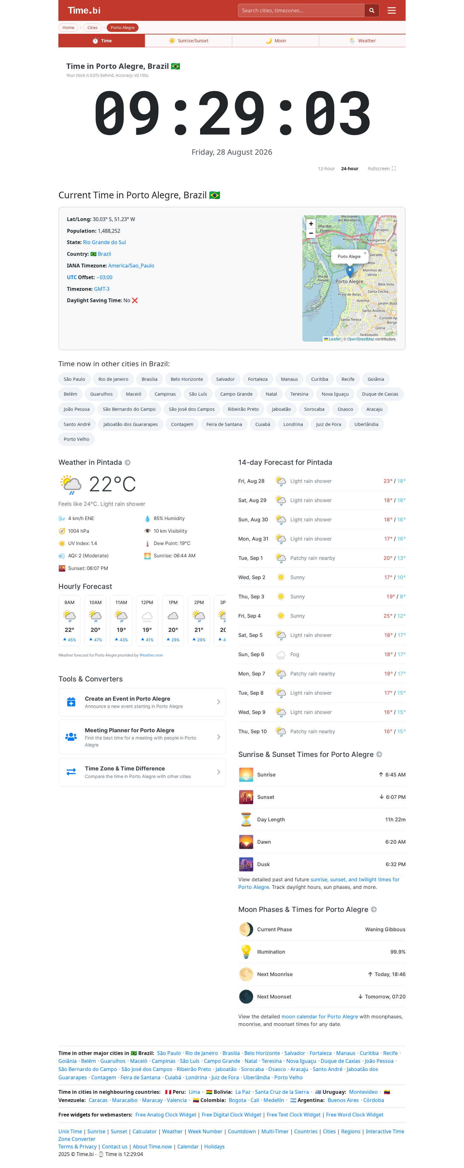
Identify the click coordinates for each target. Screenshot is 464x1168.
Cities (92, 27)
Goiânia (376, 379)
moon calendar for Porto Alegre (320, 1016)
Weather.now (151, 655)
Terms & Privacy (77, 1146)
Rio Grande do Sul (104, 242)
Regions (350, 1131)
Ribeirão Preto (243, 409)
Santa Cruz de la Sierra (282, 1091)
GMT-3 (102, 288)
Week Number (205, 1131)
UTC (72, 277)
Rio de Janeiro (113, 379)
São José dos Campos (192, 409)
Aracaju (374, 409)
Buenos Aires (343, 1100)
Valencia (177, 1100)
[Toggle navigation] (391, 10)
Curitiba (319, 379)
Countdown (242, 1131)
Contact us (115, 1146)
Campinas (165, 394)
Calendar (188, 1146)
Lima (194, 1091)
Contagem (182, 424)
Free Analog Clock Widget (165, 1114)
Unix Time (70, 1131)
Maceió (133, 394)
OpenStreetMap (360, 338)
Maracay (152, 1100)
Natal (271, 394)
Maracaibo (125, 1100)
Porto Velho (76, 439)
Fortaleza (258, 379)
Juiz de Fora (328, 424)
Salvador (225, 379)
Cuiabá (262, 424)
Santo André (77, 424)
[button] (350, 272)
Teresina (299, 394)
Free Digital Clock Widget (231, 1114)
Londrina (293, 424)
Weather (362, 40)
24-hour (350, 168)
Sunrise (96, 1131)
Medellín (274, 1100)
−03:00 (104, 277)
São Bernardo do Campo (129, 409)
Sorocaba (314, 409)
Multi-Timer (275, 1131)
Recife (348, 379)
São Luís (198, 394)
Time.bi (85, 1154)
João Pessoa (77, 409)
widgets (80, 1114)
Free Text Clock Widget (294, 1114)
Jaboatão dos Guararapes (131, 424)
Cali (255, 1100)
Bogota (237, 1100)
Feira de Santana (224, 424)
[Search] (371, 10)
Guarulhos (101, 394)
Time (102, 40)
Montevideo (363, 1091)
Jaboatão (281, 409)
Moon (275, 40)
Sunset (119, 1131)
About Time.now (152, 1146)
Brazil (104, 253)
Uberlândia (366, 424)
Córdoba (373, 1100)
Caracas (98, 1100)
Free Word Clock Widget (355, 1114)
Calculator (145, 1131)
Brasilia (150, 379)
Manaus (289, 379)
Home (68, 27)
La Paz (243, 1091)
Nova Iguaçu (335, 394)
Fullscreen (382, 168)
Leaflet (334, 338)
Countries (306, 1131)
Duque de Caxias (380, 394)
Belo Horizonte (187, 379)
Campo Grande (236, 394)
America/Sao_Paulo (131, 265)
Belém (70, 394)
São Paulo (74, 379)
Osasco (345, 409)
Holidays (214, 1146)
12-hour (326, 168)
